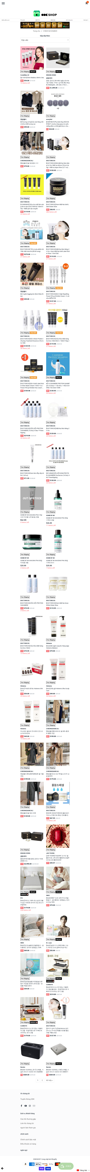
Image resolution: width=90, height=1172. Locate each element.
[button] (83, 1170)
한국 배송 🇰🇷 (69, 20)
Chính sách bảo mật (28, 1140)
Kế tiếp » (49, 1080)
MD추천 (38, 20)
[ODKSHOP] (45, 13)
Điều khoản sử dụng (28, 1144)
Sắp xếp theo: (45, 36)
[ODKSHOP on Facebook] (21, 1106)
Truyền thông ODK (27, 1099)
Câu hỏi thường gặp (28, 1119)
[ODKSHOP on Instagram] (30, 1106)
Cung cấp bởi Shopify (49, 1159)
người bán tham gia (28, 1128)
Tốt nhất (22, 20)
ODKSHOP (37, 1159)
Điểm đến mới (5, 20)
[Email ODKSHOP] (34, 1106)
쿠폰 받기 (85, 20)
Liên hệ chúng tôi (27, 1123)
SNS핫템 (53, 20)
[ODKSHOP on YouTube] (26, 1106)
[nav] (3, 2)
